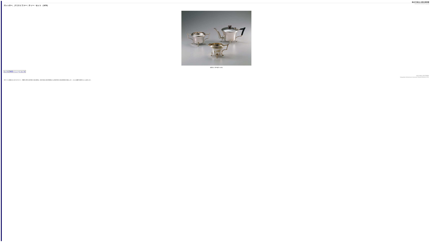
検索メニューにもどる (17, 71)
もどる (6, 71)
